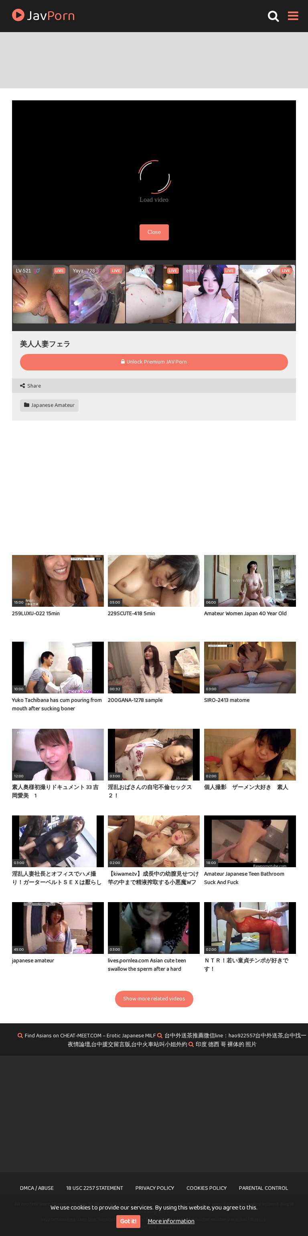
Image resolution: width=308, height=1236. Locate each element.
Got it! (128, 1221)
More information (171, 1221)
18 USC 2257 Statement (94, 1188)
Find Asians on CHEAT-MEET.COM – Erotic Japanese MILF (90, 1035)
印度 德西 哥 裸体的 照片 (226, 1044)
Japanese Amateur (52, 405)
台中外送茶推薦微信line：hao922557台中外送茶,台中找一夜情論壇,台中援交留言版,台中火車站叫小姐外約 (187, 1040)
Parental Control (263, 1188)
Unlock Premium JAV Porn (156, 362)
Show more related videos (154, 998)
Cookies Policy (206, 1188)
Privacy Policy (155, 1188)
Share (33, 386)
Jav (49, 16)
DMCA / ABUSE (37, 1188)
